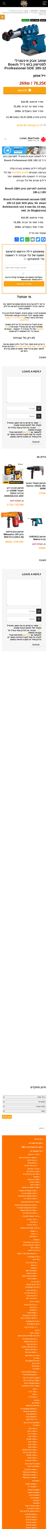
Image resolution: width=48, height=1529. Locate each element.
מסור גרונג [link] (31, 1431)
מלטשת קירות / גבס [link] (31, 1423)
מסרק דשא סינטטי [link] (29, 1276)
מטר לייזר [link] (32, 1392)
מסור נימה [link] (32, 1442)
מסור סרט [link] (32, 1444)
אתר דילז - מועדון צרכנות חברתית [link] (30, 346)
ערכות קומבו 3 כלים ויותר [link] (29, 1511)
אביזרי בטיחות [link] (33, 1169)
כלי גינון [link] (36, 1259)
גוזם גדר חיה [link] (31, 1263)
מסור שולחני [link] (31, 1455)
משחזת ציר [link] (34, 1498)
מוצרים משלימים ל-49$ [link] (31, 1147)
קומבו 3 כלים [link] (31, 1517)
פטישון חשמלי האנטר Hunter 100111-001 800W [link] (35, 486)
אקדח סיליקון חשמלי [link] (28, 1210)
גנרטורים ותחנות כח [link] (31, 1242)
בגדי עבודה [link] (31, 1219)
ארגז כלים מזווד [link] (30, 1305)
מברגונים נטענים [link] (29, 1339)
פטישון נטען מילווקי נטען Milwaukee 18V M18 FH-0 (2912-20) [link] (14, 534)
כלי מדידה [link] (35, 1282)
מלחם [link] (36, 1400)
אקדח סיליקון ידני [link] (29, 1213)
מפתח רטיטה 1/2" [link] (29, 1472)
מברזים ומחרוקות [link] (32, 1355)
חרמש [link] (33, 1265)
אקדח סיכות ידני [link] (29, 1199)
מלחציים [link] (35, 1403)
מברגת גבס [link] (31, 1344)
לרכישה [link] (23, 90)
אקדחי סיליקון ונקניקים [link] (30, 1202)
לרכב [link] (37, 1330)
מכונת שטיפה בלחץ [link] (31, 1383)
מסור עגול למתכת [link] (29, 1450)
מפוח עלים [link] (32, 1279)
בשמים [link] (36, 1240)
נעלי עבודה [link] (31, 1225)
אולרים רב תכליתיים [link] (31, 1174)
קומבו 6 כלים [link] (31, 1525)
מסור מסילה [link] (31, 1439)
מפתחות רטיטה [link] (33, 1466)
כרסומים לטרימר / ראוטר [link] (26, 1254)
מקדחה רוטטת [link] (30, 1349)
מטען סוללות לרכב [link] (28, 1372)
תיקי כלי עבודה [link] (30, 1166)
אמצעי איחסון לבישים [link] (27, 1158)
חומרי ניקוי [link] (34, 1248)
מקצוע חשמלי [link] (30, 1484)
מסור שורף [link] (31, 1458)
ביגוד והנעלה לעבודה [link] (30, 1216)
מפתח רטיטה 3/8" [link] (29, 1477)
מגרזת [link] (36, 1358)
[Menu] (45, 3)
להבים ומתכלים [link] (33, 1324)
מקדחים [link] (33, 1236)
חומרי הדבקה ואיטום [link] (31, 1245)
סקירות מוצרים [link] (35, 1143)
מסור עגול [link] (32, 1447)
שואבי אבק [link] (35, 20)
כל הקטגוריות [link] (36, 1151)
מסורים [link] (36, 1425)
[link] (2, 17)
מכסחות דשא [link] (31, 1271)
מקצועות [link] (35, 1481)
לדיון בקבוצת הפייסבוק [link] (30, 125)
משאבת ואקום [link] (33, 1492)
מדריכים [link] (35, 1363)
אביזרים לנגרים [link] (33, 1171)
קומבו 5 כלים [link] (31, 1522)
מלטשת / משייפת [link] (32, 1405)
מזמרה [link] (33, 1268)
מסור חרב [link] (32, 1436)
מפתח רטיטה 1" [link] (30, 1469)
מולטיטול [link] (35, 1366)
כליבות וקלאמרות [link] (32, 1287)
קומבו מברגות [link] (30, 1352)
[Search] (4, 3)
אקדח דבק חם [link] (33, 1179)
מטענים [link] (36, 1369)
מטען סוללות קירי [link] (29, 1375)
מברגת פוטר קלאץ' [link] (28, 1347)
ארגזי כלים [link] (32, 1160)
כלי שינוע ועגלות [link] (32, 1284)
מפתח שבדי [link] (31, 1313)
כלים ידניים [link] (34, 1301)
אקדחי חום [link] (35, 1185)
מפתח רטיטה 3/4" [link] (29, 1475)
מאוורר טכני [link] (34, 1333)
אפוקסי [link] (36, 1177)
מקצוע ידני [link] (32, 1487)
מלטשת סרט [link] (31, 1414)
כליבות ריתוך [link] (31, 1298)
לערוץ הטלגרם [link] (20, 172)
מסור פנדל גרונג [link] (29, 1452)
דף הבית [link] (38, 1139)
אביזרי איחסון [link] (33, 1154)
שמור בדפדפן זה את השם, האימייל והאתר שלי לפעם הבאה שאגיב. (24, 424)
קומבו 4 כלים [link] (31, 1520)
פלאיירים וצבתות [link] (29, 1315)
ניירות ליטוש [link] (31, 1419)
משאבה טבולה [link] (33, 1490)
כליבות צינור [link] (31, 1296)
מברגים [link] (33, 1307)
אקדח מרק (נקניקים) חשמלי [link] (25, 1205)
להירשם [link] (26, 432)
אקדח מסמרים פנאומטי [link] (27, 1196)
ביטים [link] (33, 1234)
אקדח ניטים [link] (34, 1182)
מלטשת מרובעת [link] (29, 1411)
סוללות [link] (36, 1500)
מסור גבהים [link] (31, 1273)
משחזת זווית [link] (34, 1495)
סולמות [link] (36, 1503)
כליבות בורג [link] (31, 1290)
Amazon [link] (25, 20)
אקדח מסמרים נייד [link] (28, 1193)
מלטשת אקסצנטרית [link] (28, 1409)
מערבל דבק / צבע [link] (32, 1464)
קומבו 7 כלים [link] (31, 1528)
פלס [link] (34, 1394)
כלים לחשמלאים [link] (32, 1321)
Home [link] (43, 10)
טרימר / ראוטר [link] (33, 1250)
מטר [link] (34, 1389)
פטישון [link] (34, 10)
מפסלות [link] (33, 1310)
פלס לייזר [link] (32, 1397)
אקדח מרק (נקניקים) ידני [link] (26, 1208)
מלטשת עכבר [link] (30, 1417)
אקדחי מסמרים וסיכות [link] (30, 1187)
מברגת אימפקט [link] (30, 1341)
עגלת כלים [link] (32, 1163)
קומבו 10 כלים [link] (30, 1514)
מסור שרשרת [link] (30, 1460)
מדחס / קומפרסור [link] (32, 1361)
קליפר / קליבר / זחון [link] (28, 1318)
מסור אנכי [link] (32, 1428)
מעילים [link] (33, 1222)
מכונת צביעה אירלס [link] (31, 1380)
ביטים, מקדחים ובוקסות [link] (29, 1228)
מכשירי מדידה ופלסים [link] (30, 1386)
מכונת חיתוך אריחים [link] (31, 1378)
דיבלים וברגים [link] (30, 1327)
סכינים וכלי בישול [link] (32, 1506)
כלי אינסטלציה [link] (33, 1257)
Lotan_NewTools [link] (29, 138)
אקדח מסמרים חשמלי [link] (27, 1191)
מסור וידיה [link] (32, 1434)
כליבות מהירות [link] (30, 1293)
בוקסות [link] (33, 1231)
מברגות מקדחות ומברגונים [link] (28, 1336)
